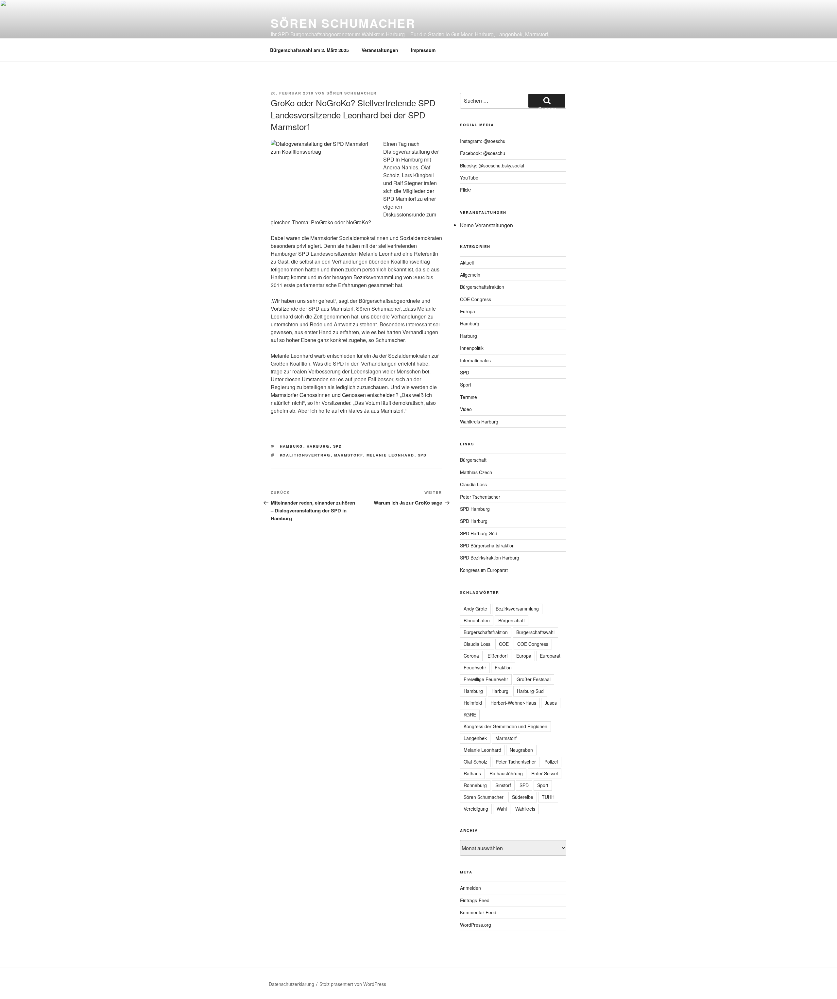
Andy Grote (475, 608)
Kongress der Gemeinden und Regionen (505, 726)
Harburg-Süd (530, 691)
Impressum (423, 50)
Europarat (550, 655)
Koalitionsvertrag (305, 455)
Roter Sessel (544, 773)
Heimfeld (473, 702)
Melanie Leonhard (391, 455)
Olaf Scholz (475, 761)
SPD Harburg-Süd (478, 533)
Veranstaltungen (380, 50)
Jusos (551, 702)
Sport (465, 384)
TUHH (548, 797)
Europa (467, 311)
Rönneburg (475, 785)
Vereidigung (476, 808)
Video (466, 409)
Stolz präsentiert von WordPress (352, 984)
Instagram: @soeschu (482, 141)
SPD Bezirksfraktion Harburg (489, 557)
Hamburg (291, 446)
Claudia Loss (473, 484)
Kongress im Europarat (484, 570)
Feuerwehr (475, 667)
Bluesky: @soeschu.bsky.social (492, 165)
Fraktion (503, 667)
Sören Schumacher (343, 22)
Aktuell (467, 262)
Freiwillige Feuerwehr (486, 679)
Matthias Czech (476, 472)
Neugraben (521, 750)
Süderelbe (522, 797)
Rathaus (472, 773)
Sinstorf (503, 785)
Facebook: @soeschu (482, 153)
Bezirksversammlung (517, 608)
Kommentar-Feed (478, 912)
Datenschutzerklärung (291, 984)
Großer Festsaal (534, 679)
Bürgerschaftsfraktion (482, 287)
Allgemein (470, 274)
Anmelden (470, 888)
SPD (337, 446)
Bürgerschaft (473, 459)
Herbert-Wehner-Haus (513, 702)
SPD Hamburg (475, 509)
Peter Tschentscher (480, 496)
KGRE (470, 714)
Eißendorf (497, 655)
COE (504, 644)
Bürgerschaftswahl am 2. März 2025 (309, 50)
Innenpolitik (472, 348)
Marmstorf (348, 455)
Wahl (502, 808)
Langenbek (475, 738)
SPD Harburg (473, 521)
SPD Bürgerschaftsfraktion (487, 545)
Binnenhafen (477, 620)
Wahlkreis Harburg (479, 421)
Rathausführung (506, 773)
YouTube (469, 177)
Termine (468, 397)
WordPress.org (475, 924)
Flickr (465, 189)
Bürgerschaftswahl (535, 632)
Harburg (318, 446)
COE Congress (475, 299)
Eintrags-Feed (474, 900)
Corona (471, 655)
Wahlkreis (525, 808)
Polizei (551, 761)
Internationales (475, 360)
